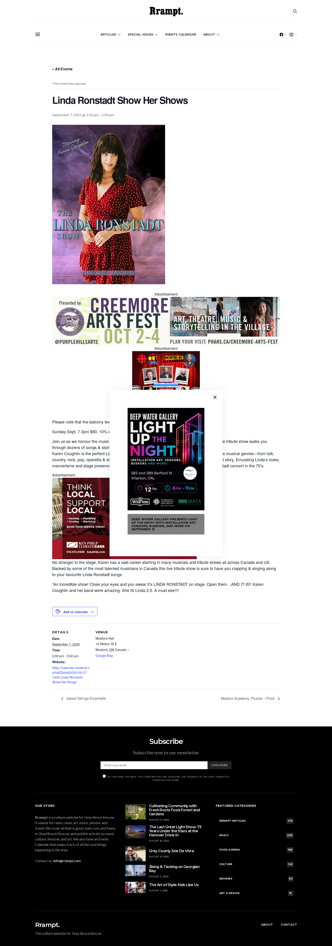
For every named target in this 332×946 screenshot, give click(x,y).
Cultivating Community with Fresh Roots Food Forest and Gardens (174, 810)
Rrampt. (47, 925)
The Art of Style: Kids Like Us (174, 885)
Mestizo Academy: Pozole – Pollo (248, 698)
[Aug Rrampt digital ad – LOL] (166, 384)
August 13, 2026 (159, 856)
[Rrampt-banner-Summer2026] (166, 321)
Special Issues (140, 34)
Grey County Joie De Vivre (171, 851)
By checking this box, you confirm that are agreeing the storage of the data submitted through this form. (168, 778)
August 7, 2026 (158, 890)
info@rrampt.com (67, 860)
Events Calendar (180, 34)
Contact (289, 924)
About (209, 34)
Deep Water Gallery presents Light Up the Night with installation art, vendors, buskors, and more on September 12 (164, 524)
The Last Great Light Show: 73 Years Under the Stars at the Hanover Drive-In (175, 831)
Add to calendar (75, 612)
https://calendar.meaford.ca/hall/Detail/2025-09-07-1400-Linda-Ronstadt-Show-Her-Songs (70, 674)
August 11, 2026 (158, 876)
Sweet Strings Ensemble (85, 698)
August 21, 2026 (159, 819)
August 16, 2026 (159, 840)
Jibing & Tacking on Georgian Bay (174, 869)
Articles (108, 34)
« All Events (62, 68)
